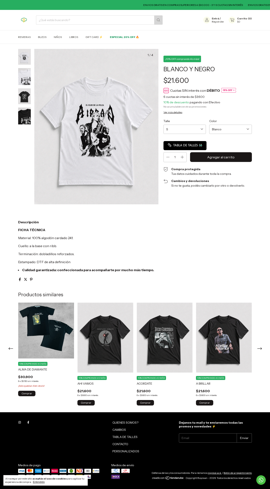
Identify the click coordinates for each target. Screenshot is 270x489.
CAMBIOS (119, 430)
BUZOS (42, 37)
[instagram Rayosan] (19, 422)
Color (213, 121)
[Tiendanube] (168, 479)
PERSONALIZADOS (125, 451)
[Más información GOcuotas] (228, 90)
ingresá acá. (215, 472)
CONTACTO (120, 444)
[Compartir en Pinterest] (31, 279)
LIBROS (73, 37)
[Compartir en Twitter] (26, 279)
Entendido (39, 482)
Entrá (215, 18)
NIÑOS (58, 37)
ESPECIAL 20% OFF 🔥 (124, 37)
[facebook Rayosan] (28, 422)
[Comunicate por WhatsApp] (261, 480)
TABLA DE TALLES (125, 437)
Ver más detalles (172, 112)
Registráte (218, 21)
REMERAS (24, 37)
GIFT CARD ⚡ (94, 37)
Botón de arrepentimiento (238, 472)
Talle (166, 121)
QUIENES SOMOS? (125, 422)
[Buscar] (158, 20)
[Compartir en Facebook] (20, 279)
